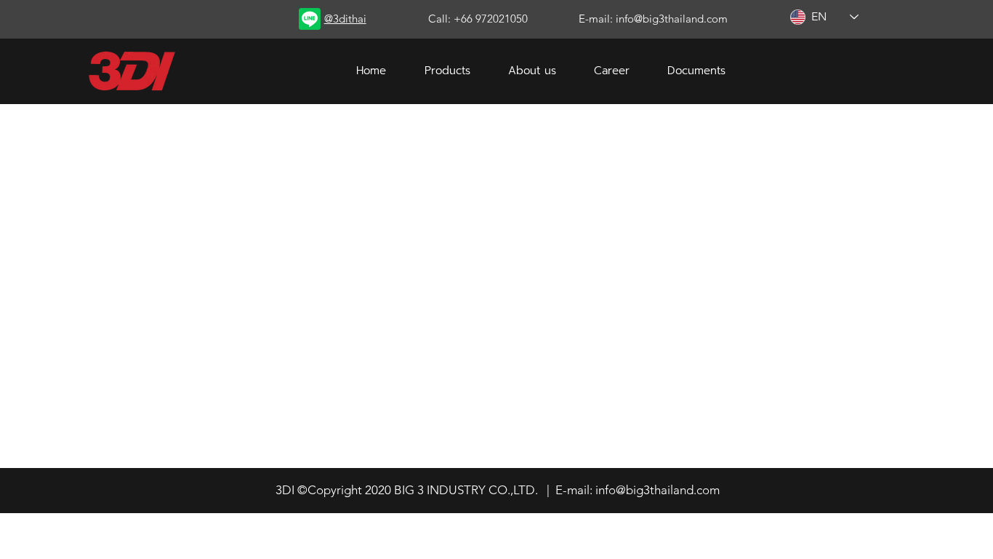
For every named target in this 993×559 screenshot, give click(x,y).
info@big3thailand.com (657, 490)
